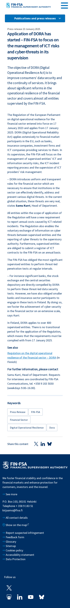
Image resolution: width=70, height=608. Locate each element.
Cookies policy (14, 550)
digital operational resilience (27, 427)
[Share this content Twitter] (36, 444)
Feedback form (15, 537)
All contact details (17, 517)
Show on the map (16, 525)
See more (11, 494)
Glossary (11, 541)
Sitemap (11, 546)
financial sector (19, 419)
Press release (17, 412)
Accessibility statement (20, 555)
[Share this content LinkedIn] (43, 444)
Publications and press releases (35, 18)
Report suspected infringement (25, 533)
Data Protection (15, 559)
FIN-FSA (35, 412)
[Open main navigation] (64, 5)
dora (52, 427)
